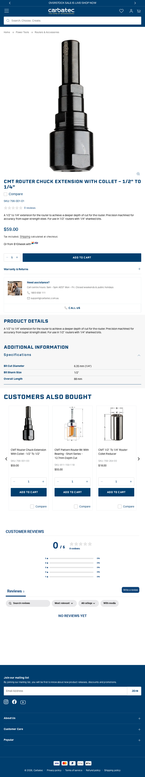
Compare (16, 194)
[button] (138, 11)
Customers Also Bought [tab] (48, 396)
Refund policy (93, 770)
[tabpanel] (72, 628)
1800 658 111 (38, 292)
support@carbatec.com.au (45, 298)
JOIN (135, 691)
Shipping (25, 236)
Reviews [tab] (15, 591)
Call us (74, 308)
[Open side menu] (6, 11)
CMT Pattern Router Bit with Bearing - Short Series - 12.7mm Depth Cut (72, 454)
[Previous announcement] (10, 3)
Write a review (130, 589)
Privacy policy (54, 770)
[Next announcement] (135, 3)
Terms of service (73, 770)
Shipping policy (112, 770)
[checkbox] (109, 603)
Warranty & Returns (16, 269)
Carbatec (38, 770)
